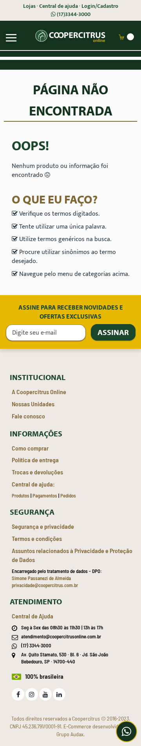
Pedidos (68, 495)
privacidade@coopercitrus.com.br (45, 585)
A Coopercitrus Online (39, 391)
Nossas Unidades (33, 403)
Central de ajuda (58, 6)
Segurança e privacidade (43, 526)
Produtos (20, 495)
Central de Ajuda (32, 616)
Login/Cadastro (99, 6)
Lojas (29, 6)
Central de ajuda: (33, 484)
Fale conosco (28, 416)
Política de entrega (35, 459)
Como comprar (30, 448)
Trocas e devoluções (37, 472)
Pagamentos (45, 495)
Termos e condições (37, 538)
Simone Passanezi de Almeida (41, 578)
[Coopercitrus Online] (70, 36)
